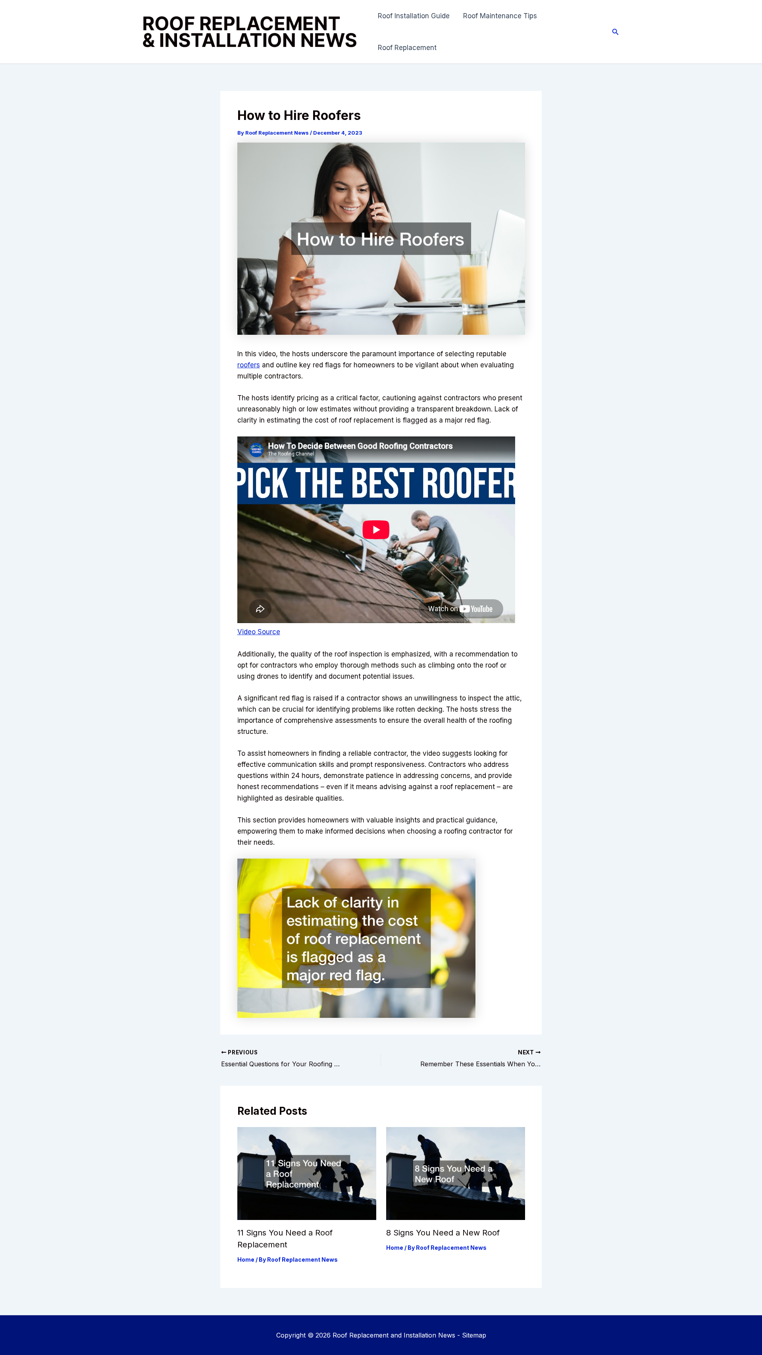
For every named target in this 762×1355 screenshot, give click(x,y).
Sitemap (474, 1335)
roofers (248, 365)
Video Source (258, 632)
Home (245, 1259)
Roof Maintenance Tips (500, 16)
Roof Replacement (407, 48)
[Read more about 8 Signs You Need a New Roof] (455, 1173)
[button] (615, 32)
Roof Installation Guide (414, 16)
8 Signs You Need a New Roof (443, 1232)
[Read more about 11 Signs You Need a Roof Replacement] (306, 1173)
